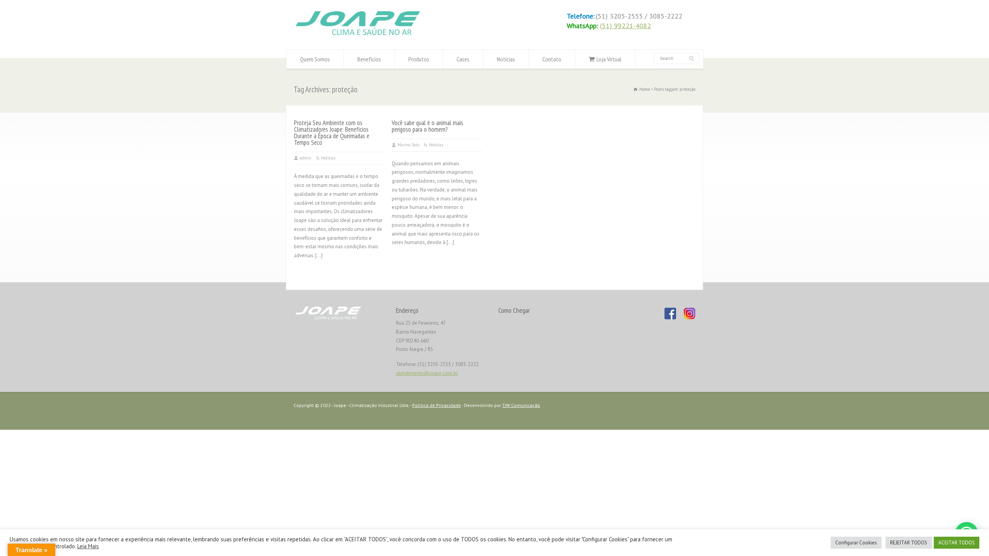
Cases (463, 59)
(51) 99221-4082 (625, 25)
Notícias (506, 59)
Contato (551, 59)
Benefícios (369, 59)
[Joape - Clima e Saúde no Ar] (358, 35)
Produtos (418, 59)
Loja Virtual (609, 59)
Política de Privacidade (436, 405)
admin (305, 158)
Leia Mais (88, 546)
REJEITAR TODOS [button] (908, 542)
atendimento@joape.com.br (427, 373)
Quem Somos (315, 59)
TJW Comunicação (521, 405)
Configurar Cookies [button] (856, 542)
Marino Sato (408, 144)
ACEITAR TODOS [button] (956, 542)
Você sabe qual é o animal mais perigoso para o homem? (427, 126)
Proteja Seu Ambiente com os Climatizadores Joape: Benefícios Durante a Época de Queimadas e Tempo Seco (331, 133)
